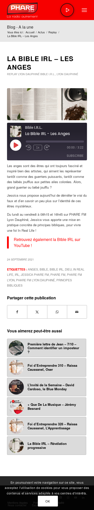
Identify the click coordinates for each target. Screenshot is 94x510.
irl (17, 275)
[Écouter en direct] (67, 10)
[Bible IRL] (47, 104)
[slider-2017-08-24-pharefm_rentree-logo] (39, 10)
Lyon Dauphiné (29, 74)
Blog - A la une (20, 27)
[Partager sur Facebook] (17, 311)
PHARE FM (57, 275)
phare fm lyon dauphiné (35, 280)
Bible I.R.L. (47, 74)
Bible (44, 269)
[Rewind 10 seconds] (28, 147)
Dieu (68, 269)
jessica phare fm (35, 275)
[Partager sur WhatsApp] (57, 311)
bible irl (56, 269)
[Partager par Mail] (77, 311)
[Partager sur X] (37, 311)
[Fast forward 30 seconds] (47, 147)
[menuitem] (84, 10)
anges (33, 269)
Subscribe (75, 156)
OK (47, 501)
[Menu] (84, 10)
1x (37, 147)
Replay (12, 74)
